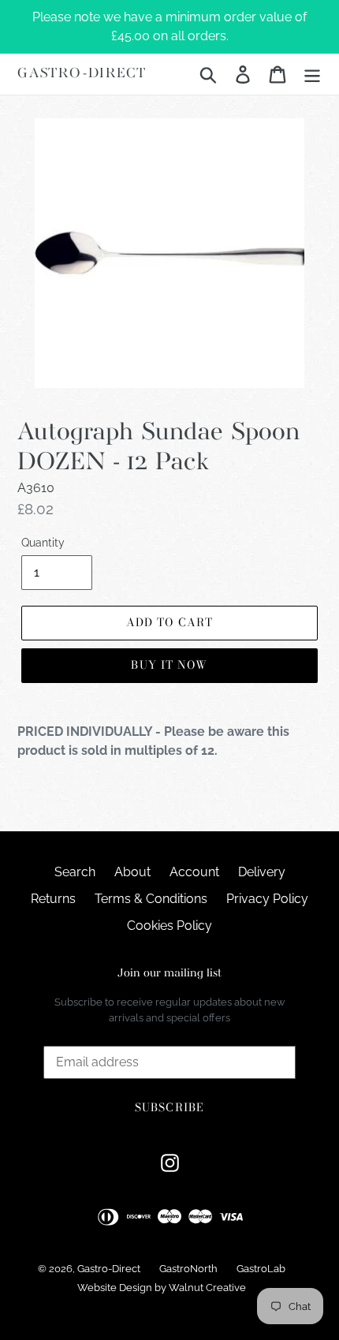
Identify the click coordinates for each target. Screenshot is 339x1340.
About (132, 871)
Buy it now (169, 665)
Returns (53, 898)
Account (194, 871)
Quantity (43, 542)
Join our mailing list (169, 973)
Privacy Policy (267, 898)
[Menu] (312, 74)
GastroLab (261, 1269)
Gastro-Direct (81, 73)
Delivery (261, 871)
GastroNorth (188, 1269)
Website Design (114, 1287)
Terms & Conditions (151, 898)
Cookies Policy (169, 925)
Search (74, 871)
